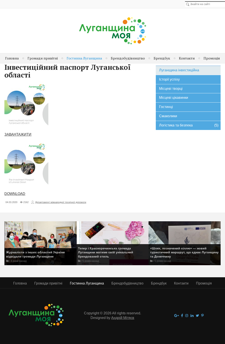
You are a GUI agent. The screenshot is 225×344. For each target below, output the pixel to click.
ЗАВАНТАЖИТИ (17, 134)
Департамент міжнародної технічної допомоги (60, 202)
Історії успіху (169, 79)
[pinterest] (202, 316)
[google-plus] (177, 316)
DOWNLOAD (14, 194)
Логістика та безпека (188, 125)
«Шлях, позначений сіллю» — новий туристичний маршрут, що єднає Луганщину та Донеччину (184, 252)
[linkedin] (192, 316)
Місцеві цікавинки (173, 97)
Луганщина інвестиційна (179, 70)
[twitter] (197, 316)
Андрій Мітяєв (122, 318)
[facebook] (182, 316)
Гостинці (166, 107)
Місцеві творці (171, 88)
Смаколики (168, 116)
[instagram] (187, 316)
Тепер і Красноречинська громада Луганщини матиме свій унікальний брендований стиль (105, 252)
